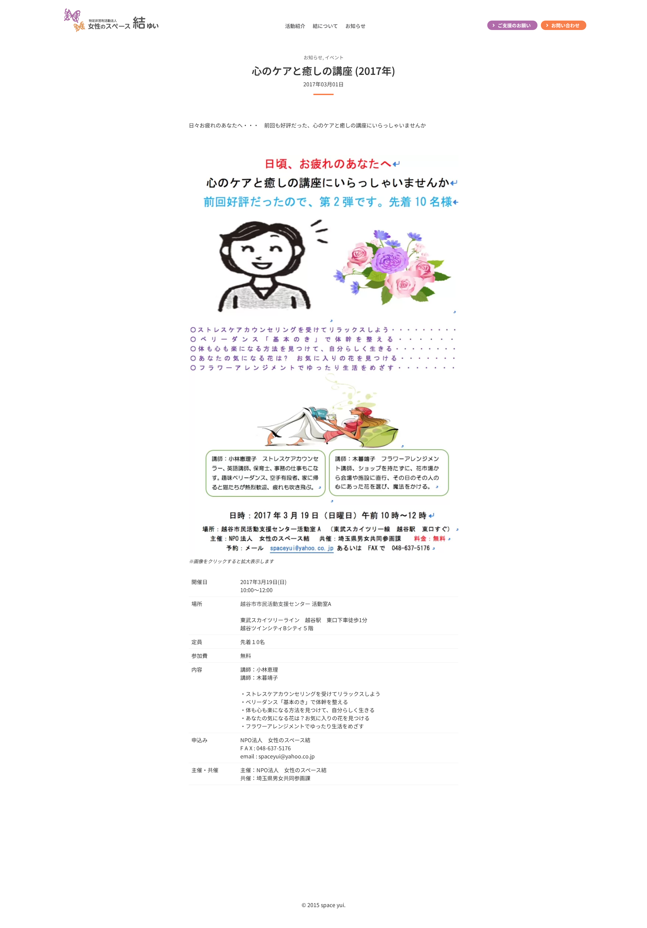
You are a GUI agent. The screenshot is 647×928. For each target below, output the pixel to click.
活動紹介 (295, 25)
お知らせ (355, 25)
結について (325, 25)
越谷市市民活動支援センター (275, 604)
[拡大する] (444, 165)
